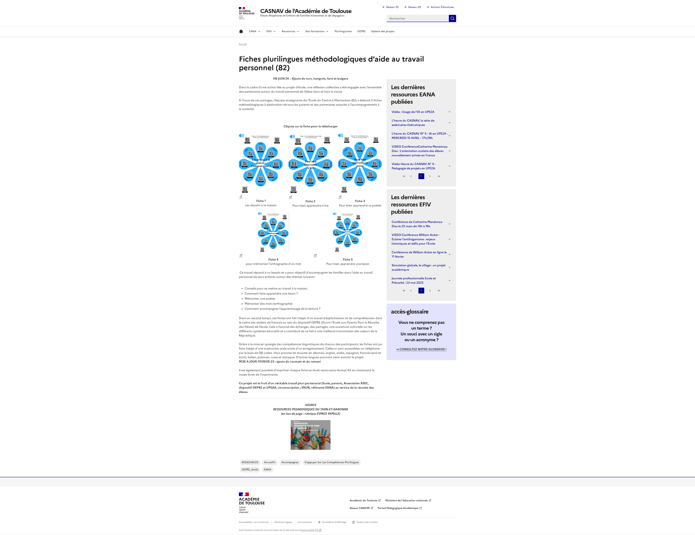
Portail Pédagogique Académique (398, 508)
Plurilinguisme (343, 31)
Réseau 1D (392, 7)
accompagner (290, 462)
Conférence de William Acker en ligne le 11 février (419, 254)
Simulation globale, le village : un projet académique (419, 267)
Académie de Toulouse (363, 500)
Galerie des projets (383, 31)
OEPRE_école (250, 469)
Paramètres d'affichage (334, 522)
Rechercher (452, 18)
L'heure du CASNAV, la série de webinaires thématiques (413, 122)
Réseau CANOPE (360, 508)
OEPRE (361, 31)
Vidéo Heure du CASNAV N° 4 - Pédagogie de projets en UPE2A (413, 166)
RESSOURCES (250, 462)
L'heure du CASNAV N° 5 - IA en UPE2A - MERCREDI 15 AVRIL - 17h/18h (420, 135)
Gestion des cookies (367, 522)
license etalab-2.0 (309, 530)
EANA (267, 469)
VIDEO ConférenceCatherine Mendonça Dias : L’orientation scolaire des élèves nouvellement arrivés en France (419, 150)
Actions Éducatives (442, 7)
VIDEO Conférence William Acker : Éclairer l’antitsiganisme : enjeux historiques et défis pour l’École (415, 239)
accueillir (270, 462)
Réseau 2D (414, 7)
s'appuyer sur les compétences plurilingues (332, 462)
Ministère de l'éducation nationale (406, 500)
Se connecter (305, 522)
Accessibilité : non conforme (254, 522)
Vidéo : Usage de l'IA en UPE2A (413, 112)
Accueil (241, 31)
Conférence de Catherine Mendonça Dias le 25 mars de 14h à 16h (417, 224)
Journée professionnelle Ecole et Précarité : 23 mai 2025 (414, 280)
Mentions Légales (283, 522)
